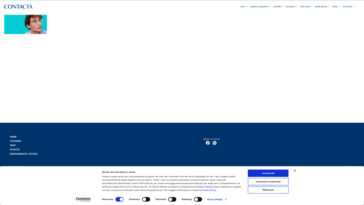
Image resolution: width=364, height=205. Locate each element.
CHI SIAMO (15, 141)
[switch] (146, 199)
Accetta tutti (268, 173)
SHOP (13, 145)
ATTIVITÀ (14, 149)
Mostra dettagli (215, 199)
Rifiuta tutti (268, 190)
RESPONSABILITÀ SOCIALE (24, 153)
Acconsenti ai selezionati (268, 181)
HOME (13, 136)
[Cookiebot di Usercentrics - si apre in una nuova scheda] (83, 199)
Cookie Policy (209, 190)
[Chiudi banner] (295, 171)
